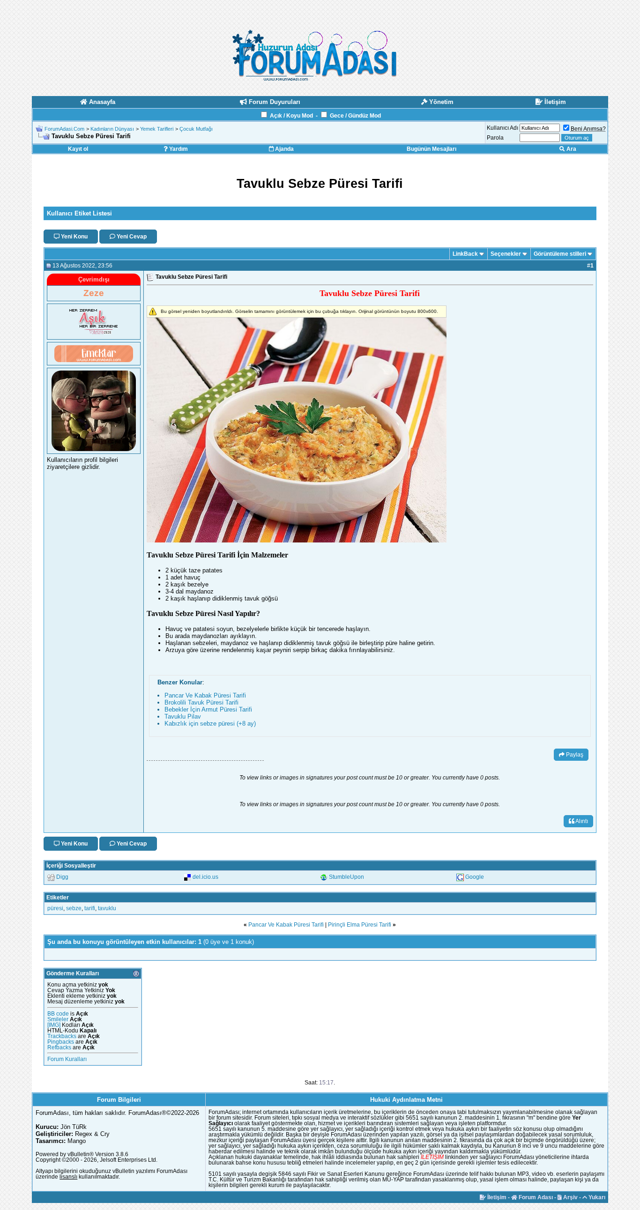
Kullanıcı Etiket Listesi (79, 213)
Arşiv (570, 1197)
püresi (55, 908)
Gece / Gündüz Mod (355, 116)
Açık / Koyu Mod (291, 116)
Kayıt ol (78, 149)
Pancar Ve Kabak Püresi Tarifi (205, 695)
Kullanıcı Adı (502, 128)
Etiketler (57, 897)
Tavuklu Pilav (182, 716)
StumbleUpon (346, 877)
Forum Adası (535, 1197)
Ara (570, 149)
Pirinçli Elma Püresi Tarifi (359, 925)
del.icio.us (205, 877)
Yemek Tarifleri (156, 129)
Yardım (178, 149)
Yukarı (596, 1197)
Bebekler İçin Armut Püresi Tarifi (208, 709)
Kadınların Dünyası (112, 129)
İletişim (496, 1197)
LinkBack (465, 254)
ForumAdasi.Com (64, 129)
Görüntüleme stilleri (560, 254)
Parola (495, 138)
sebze (74, 908)
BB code (58, 1014)
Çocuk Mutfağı (196, 129)
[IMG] (53, 1025)
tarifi (89, 908)
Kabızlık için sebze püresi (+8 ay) (210, 723)
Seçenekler (506, 254)
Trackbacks (61, 1036)
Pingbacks (60, 1042)
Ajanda (284, 149)
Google (474, 877)
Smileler (57, 1019)
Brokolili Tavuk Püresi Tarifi (201, 702)
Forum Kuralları (67, 1059)
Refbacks (59, 1047)
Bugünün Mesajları (431, 149)
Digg (62, 877)
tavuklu (107, 908)
